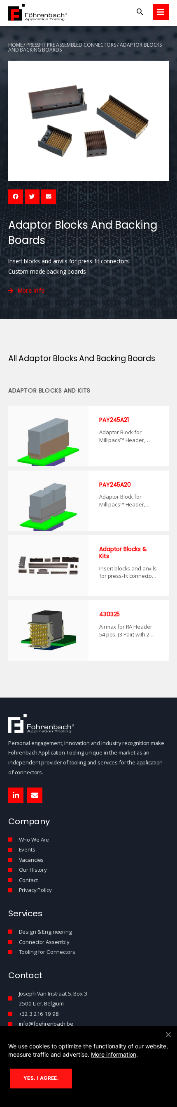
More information (113, 1054)
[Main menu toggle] (161, 12)
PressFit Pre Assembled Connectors (71, 44)
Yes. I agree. (41, 1078)
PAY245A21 (114, 420)
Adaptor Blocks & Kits (123, 552)
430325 (109, 614)
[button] (139, 12)
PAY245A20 (115, 484)
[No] (168, 1034)
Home (15, 44)
